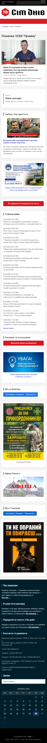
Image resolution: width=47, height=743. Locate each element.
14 (30, 705)
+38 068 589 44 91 (15, 653)
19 (17, 709)
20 (23, 709)
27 (23, 714)
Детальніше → (32, 614)
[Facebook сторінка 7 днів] (18, 3)
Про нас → (6, 598)
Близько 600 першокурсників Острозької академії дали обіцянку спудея (22, 305)
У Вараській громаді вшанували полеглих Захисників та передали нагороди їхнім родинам (23, 250)
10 (5, 705)
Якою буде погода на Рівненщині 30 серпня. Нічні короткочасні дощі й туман (21, 232)
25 (11, 714)
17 (5, 709)
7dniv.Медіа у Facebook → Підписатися (20, 394)
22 (36, 709)
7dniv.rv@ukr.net (12, 649)
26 (17, 714)
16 (42, 705)
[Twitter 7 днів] (31, 3)
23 (42, 709)
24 (5, 714)
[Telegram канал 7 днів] (35, 3)
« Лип (4, 723)
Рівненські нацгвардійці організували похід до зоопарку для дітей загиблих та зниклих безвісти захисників (22, 223)
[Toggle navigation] (4, 21)
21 (30, 709)
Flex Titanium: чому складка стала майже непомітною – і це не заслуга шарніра (19, 314)
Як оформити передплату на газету (23, 203)
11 (11, 705)
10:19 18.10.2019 (9, 75)
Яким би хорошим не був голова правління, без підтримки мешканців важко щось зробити (20, 70)
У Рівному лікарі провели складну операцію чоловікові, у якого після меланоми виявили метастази (19, 323)
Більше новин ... (9, 328)
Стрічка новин (12, 214)
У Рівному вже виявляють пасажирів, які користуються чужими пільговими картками (20, 296)
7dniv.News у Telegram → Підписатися (20, 513)
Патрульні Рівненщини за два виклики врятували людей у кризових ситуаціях (22, 287)
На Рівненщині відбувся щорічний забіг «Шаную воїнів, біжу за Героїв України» (21, 259)
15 (36, 705)
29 (36, 714)
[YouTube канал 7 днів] (39, 3)
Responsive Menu (43, 2)
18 (11, 709)
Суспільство (9, 62)
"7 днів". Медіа (21, 75)
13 (23, 705)
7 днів (29, 737)
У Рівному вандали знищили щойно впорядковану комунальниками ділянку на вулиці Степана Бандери (23, 278)
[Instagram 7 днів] (22, 3)
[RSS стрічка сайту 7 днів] (27, 3)
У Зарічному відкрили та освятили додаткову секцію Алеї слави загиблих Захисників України (21, 241)
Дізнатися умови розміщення (23, 343)
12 (17, 705)
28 (30, 714)
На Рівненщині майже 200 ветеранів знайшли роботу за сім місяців (23, 268)
